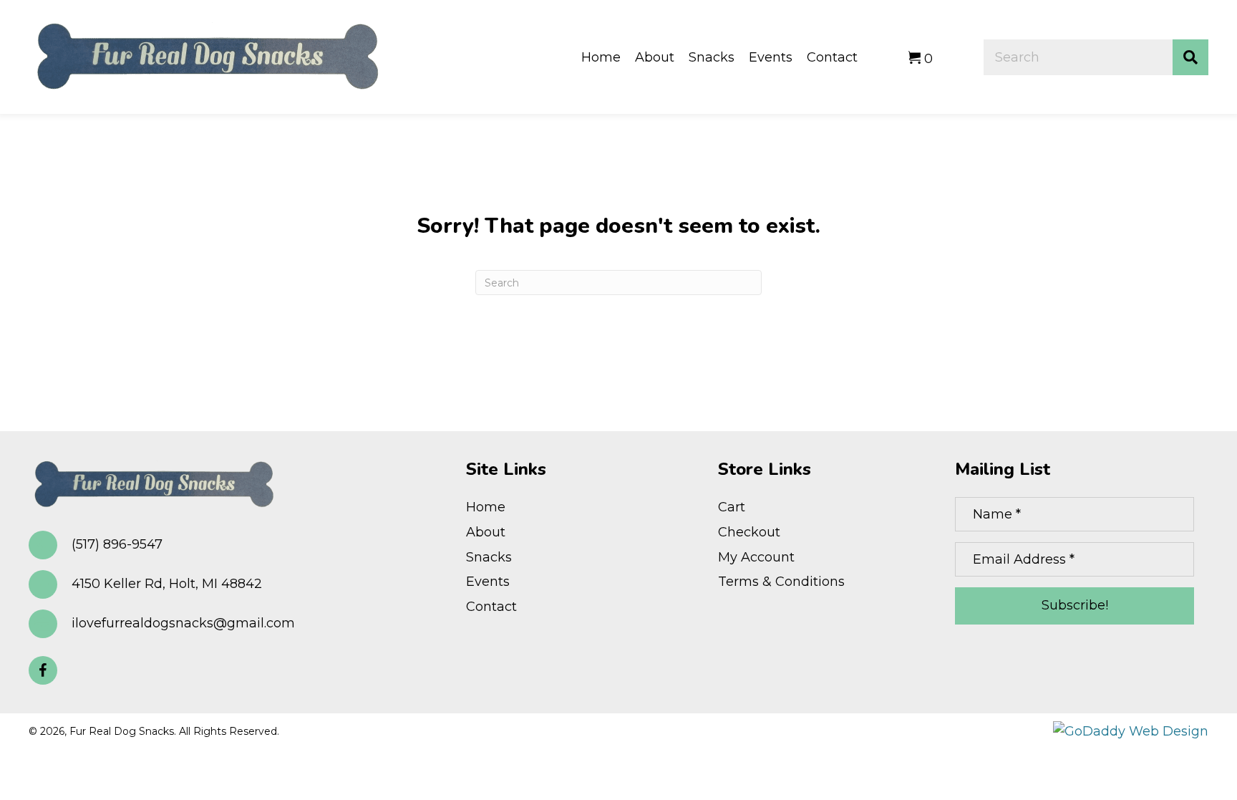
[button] (43, 670)
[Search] (1190, 57)
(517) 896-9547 (117, 544)
